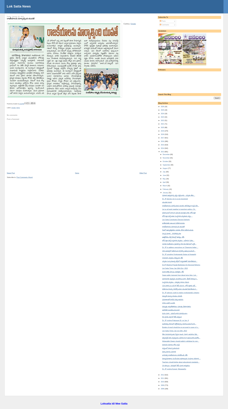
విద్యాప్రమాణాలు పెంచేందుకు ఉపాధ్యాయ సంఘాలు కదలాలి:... (181, 358)
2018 (163, 134)
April (164, 182)
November (166, 158)
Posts (163, 21)
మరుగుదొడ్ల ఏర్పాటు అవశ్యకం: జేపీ (173, 272)
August (165, 168)
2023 (163, 117)
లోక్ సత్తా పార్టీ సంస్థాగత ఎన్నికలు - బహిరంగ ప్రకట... (178, 240)
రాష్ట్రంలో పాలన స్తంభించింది (170, 348)
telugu (18, 107)
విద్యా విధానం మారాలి (169, 352)
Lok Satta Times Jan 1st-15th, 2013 (174, 331)
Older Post (143, 173)
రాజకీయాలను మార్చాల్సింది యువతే (20, 18)
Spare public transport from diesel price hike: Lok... (179, 275)
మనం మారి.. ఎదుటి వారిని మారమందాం (174, 313)
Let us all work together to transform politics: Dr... (179, 209)
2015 (163, 145)
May (164, 179)
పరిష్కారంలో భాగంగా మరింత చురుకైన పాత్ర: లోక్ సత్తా (179, 213)
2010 (163, 382)
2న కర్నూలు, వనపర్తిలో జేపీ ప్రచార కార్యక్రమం (176, 365)
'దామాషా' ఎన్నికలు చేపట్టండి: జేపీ (172, 258)
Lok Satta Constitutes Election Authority (176, 220)
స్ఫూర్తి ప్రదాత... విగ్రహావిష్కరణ (171, 233)
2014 (163, 148)
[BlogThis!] (27, 103)
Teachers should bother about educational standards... (181, 362)
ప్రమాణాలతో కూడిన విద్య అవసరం (172, 299)
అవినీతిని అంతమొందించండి (171, 310)
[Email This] (25, 103)
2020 (163, 127)
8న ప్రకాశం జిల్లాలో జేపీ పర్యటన (172, 317)
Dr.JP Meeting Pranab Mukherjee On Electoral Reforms (181, 265)
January (166, 193)
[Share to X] (30, 103)
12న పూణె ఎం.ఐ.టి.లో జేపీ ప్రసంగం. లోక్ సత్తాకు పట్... (179, 286)
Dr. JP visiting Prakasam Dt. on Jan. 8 (175, 320)
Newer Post (11, 173)
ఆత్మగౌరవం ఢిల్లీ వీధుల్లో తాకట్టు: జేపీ (173, 237)
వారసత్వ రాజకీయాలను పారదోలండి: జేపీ (175, 355)
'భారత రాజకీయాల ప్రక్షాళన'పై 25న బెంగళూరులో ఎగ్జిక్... (179, 244)
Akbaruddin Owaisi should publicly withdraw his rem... (180, 341)
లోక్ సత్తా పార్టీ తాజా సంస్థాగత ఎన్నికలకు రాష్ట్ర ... (177, 216)
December (166, 154)
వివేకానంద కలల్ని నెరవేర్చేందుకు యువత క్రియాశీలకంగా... (179, 289)
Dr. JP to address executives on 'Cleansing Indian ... (180, 247)
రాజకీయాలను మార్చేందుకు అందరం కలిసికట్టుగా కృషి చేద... (180, 206)
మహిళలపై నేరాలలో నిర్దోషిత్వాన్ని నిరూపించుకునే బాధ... (179, 324)
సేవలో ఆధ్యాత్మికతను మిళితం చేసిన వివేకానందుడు (177, 230)
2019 (163, 131)
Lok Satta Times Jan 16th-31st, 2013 (175, 268)
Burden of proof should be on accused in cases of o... (180, 327)
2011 (163, 378)
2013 (163, 152)
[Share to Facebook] (32, 103)
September (167, 165)
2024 (163, 113)
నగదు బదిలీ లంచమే (168, 303)
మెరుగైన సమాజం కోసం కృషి (171, 345)
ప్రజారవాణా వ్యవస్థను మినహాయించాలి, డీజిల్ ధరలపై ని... (180, 279)
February (166, 189)
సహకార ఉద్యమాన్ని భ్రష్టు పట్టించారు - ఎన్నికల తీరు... (178, 195)
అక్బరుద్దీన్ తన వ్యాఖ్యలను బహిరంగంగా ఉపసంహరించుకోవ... (181, 338)
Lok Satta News (19, 6)
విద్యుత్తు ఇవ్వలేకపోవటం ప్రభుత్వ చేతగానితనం (176, 306)
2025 (163, 110)
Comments (165, 25)
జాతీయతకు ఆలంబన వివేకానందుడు (173, 223)
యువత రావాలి (167, 202)
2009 (163, 385)
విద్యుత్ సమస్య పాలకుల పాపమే (172, 296)
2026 (163, 106)
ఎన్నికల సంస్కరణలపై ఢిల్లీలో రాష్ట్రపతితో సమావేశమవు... (179, 261)
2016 (163, 141)
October (166, 161)
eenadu (13, 107)
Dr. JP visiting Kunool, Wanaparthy (174, 369)
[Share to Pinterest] (34, 103)
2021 (163, 124)
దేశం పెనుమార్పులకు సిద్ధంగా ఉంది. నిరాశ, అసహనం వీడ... (180, 334)
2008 (163, 389)
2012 (163, 375)
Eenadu (133, 24)
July (164, 172)
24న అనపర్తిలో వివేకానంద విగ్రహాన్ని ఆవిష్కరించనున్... (179, 251)
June (164, 175)
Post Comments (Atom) (25, 177)
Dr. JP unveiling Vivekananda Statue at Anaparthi (179, 254)
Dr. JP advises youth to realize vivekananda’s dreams (180, 293)
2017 (163, 138)
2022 (163, 120)
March (165, 186)
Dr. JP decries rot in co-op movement (175, 199)
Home (77, 173)
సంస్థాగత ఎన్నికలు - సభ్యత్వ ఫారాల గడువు (175, 282)
